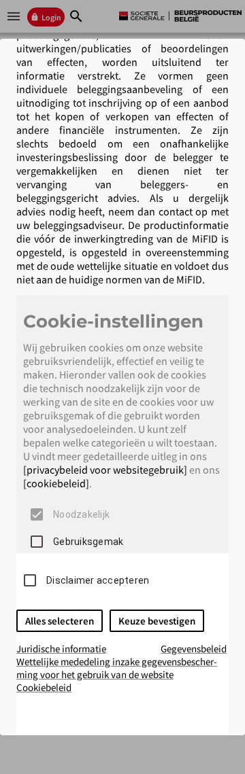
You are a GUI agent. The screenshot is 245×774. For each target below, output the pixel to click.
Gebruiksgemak (88, 541)
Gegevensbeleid (194, 648)
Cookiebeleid (43, 687)
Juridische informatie (61, 648)
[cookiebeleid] (56, 483)
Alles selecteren (59, 620)
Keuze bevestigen (156, 620)
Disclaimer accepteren (97, 580)
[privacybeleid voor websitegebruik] (105, 469)
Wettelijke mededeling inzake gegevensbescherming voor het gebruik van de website (116, 668)
